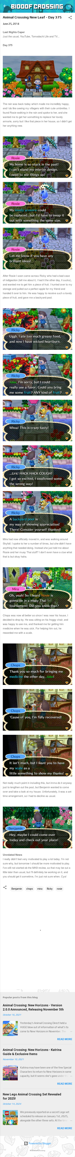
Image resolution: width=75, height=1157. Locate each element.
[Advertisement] (39, 979)
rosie (59, 888)
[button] (70, 18)
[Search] (70, 7)
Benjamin (16, 888)
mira (39, 888)
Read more (64, 1039)
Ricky (49, 888)
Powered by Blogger (39, 1143)
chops (29, 888)
